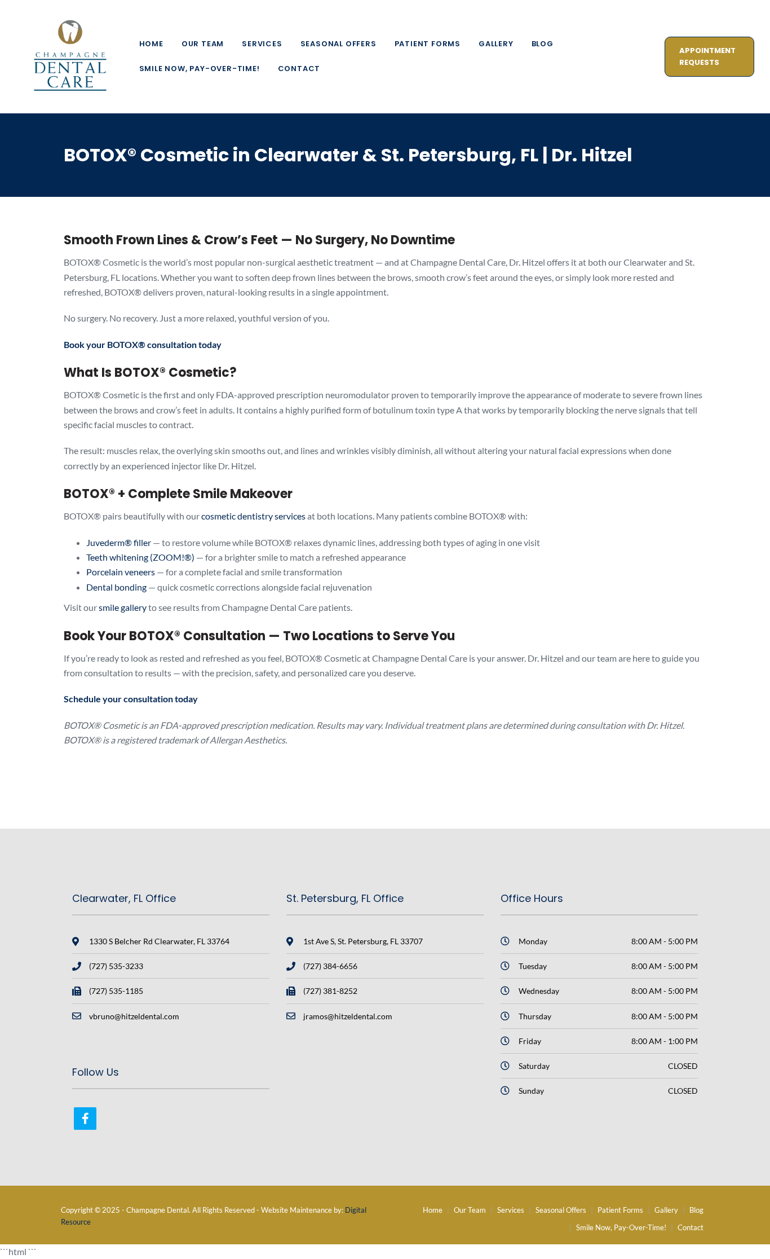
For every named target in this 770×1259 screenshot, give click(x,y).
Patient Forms (428, 43)
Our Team (203, 43)
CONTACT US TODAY (613, 797)
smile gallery (123, 607)
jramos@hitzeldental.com (347, 1016)
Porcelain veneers (120, 571)
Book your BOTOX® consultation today (143, 344)
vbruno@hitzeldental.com (134, 1016)
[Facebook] (85, 1118)
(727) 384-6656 (330, 966)
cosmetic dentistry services (253, 515)
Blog (543, 43)
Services (262, 43)
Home (151, 43)
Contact (299, 68)
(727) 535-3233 (116, 966)
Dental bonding (116, 587)
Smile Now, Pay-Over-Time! (199, 68)
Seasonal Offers (338, 43)
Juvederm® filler (118, 542)
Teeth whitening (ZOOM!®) (140, 557)
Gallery (496, 43)
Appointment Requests (707, 56)
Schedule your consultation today (131, 698)
